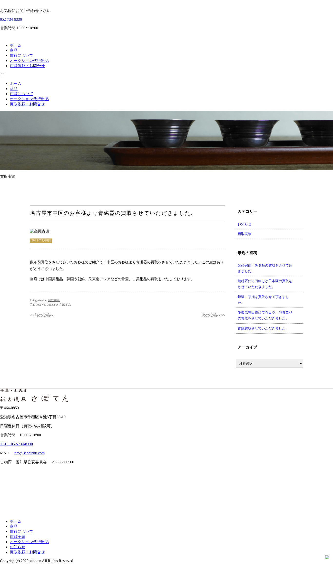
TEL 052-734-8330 (16, 444)
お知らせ (244, 224)
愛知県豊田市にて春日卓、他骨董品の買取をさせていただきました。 (265, 315)
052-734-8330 (11, 19)
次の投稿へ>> (213, 315)
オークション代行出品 (29, 61)
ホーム (15, 45)
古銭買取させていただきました (261, 328)
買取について (21, 55)
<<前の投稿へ (42, 315)
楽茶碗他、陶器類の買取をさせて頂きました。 (265, 268)
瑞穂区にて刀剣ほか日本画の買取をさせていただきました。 (265, 284)
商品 (14, 50)
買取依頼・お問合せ (27, 66)
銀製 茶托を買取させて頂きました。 (263, 300)
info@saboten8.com (29, 453)
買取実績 (54, 300)
